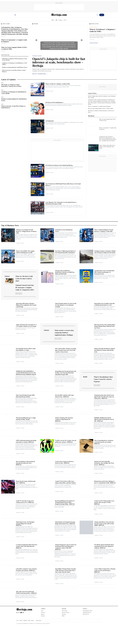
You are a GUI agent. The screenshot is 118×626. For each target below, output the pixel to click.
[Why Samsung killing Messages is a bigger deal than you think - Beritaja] (8, 422)
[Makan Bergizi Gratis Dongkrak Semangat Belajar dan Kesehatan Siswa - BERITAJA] (47, 527)
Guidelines (43, 615)
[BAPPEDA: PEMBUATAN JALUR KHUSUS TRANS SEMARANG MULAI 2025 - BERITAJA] (86, 423)
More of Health (96, 385)
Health (29, 620)
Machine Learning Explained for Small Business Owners (14, 67)
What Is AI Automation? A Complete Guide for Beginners (14, 41)
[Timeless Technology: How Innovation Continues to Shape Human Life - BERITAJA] (47, 422)
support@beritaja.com (87, 612)
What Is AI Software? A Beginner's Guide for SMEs (102, 30)
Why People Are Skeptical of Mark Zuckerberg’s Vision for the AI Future (14, 59)
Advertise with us (38, 620)
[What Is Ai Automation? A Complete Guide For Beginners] (93, 130)
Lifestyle (32, 620)
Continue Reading (94, 42)
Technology (25, 620)
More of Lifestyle (58, 338)
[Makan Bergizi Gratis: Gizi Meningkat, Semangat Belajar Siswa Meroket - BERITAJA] (8, 527)
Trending (60, 20)
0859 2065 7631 (86, 614)
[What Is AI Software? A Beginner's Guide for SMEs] (37, 89)
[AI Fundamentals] (37, 126)
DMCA (63, 615)
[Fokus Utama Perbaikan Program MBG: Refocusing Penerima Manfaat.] (8, 400)
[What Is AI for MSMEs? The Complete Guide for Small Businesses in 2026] (8, 256)
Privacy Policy (64, 610)
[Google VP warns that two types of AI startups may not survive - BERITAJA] (8, 506)
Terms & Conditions (65, 612)
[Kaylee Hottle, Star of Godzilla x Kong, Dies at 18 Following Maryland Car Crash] (86, 308)
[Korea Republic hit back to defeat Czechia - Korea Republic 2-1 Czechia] (8, 354)
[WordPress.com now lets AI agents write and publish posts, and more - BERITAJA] (47, 446)
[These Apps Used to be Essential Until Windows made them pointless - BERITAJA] (8, 596)
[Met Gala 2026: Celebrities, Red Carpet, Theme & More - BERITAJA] (47, 400)
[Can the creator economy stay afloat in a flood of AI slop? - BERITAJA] (47, 466)
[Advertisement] (59, 7)
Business (21, 620)
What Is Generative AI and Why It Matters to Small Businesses (13, 70)
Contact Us (43, 612)
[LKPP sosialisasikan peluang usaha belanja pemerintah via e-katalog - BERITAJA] (8, 446)
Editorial (42, 614)
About (42, 610)
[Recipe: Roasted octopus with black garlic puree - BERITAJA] (8, 486)
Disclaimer (64, 614)
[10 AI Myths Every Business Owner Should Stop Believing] (37, 171)
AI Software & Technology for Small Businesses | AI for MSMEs (14, 63)
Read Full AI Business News (40, 73)
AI (64, 20)
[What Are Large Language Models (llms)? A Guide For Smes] (93, 121)
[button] (36, 40)
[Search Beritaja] (97, 15)
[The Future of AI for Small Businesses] (37, 108)
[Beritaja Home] (59, 14)
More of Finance (18, 293)
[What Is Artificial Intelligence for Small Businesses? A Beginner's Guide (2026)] (86, 235)
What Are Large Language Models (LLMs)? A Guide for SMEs (14, 48)
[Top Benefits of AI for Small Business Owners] (47, 235)
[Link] (9, 281)
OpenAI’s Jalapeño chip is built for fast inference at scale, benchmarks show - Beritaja (58, 62)
